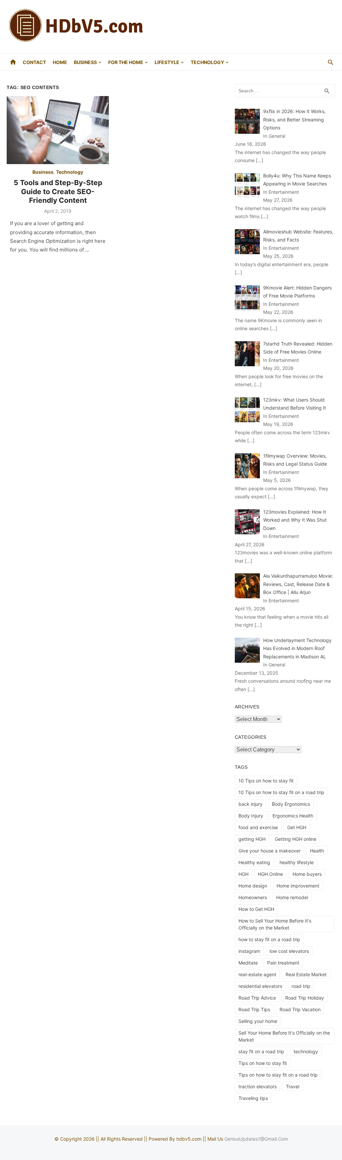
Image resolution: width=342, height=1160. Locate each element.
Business (85, 62)
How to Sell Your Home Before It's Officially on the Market (274, 924)
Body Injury (250, 815)
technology (306, 1051)
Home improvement (298, 886)
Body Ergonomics (291, 804)
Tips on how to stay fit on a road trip (278, 1075)
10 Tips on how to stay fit (266, 780)
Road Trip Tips (254, 1009)
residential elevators (260, 986)
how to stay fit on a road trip (269, 939)
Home (60, 62)
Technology (207, 62)
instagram (249, 951)
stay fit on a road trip (261, 1051)
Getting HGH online (295, 839)
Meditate (248, 963)
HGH (243, 874)
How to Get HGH (256, 909)
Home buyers (307, 874)
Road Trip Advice (257, 998)
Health (317, 850)
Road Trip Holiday (304, 998)
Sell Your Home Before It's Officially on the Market (284, 1036)
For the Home (125, 62)
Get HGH (296, 827)
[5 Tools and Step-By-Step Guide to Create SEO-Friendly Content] (58, 130)
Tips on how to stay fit (262, 1063)
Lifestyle (167, 62)
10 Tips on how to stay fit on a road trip (281, 792)
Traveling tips (253, 1098)
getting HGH (252, 839)
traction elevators (257, 1086)
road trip (301, 986)
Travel (292, 1086)
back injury (250, 804)
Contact (34, 62)
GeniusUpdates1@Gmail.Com (256, 1139)
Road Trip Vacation (300, 1009)
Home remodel (292, 897)
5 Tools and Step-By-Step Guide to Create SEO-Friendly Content (58, 191)
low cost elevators (289, 951)
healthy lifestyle (297, 862)
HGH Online (270, 874)
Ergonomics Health (293, 815)
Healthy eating (254, 862)
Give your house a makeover (269, 850)
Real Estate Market (306, 974)
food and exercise (258, 827)
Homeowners (252, 897)
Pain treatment (283, 963)
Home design (252, 886)
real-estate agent (257, 974)
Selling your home (257, 1021)
